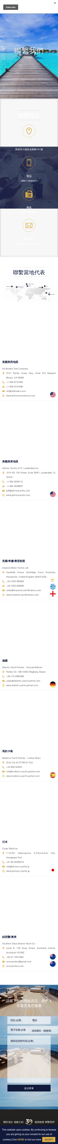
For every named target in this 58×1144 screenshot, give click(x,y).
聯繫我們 (50, 1122)
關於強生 (8, 1122)
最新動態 (39, 1122)
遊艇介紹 (18, 1122)
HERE (20, 1139)
